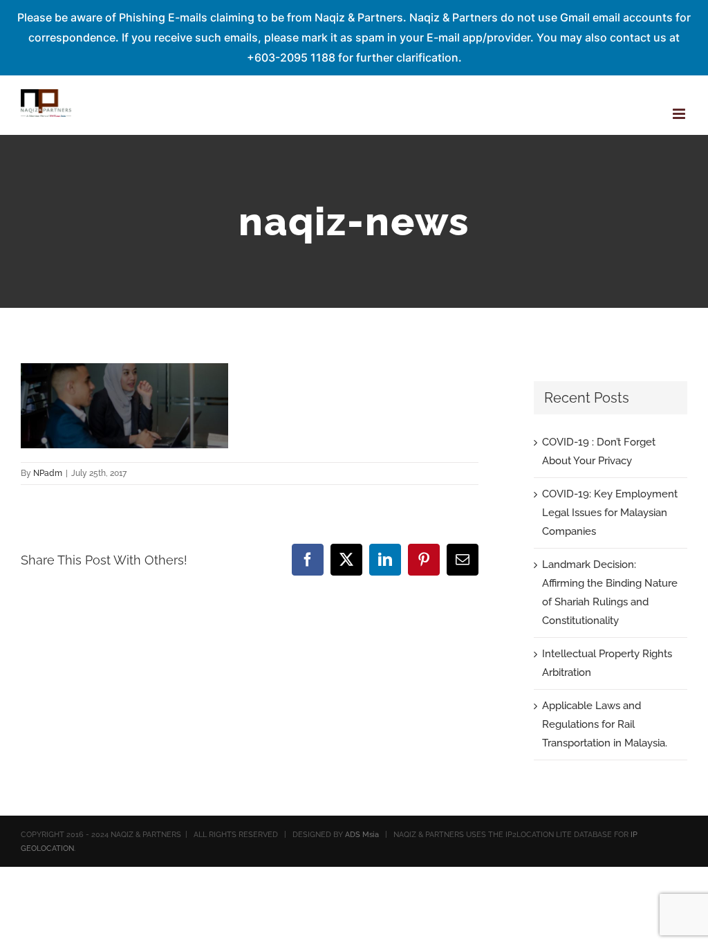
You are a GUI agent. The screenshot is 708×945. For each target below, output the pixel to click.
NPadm (47, 473)
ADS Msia (362, 834)
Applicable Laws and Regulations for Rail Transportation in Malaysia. (604, 724)
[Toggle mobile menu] (680, 114)
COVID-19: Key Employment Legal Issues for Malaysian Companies (610, 513)
